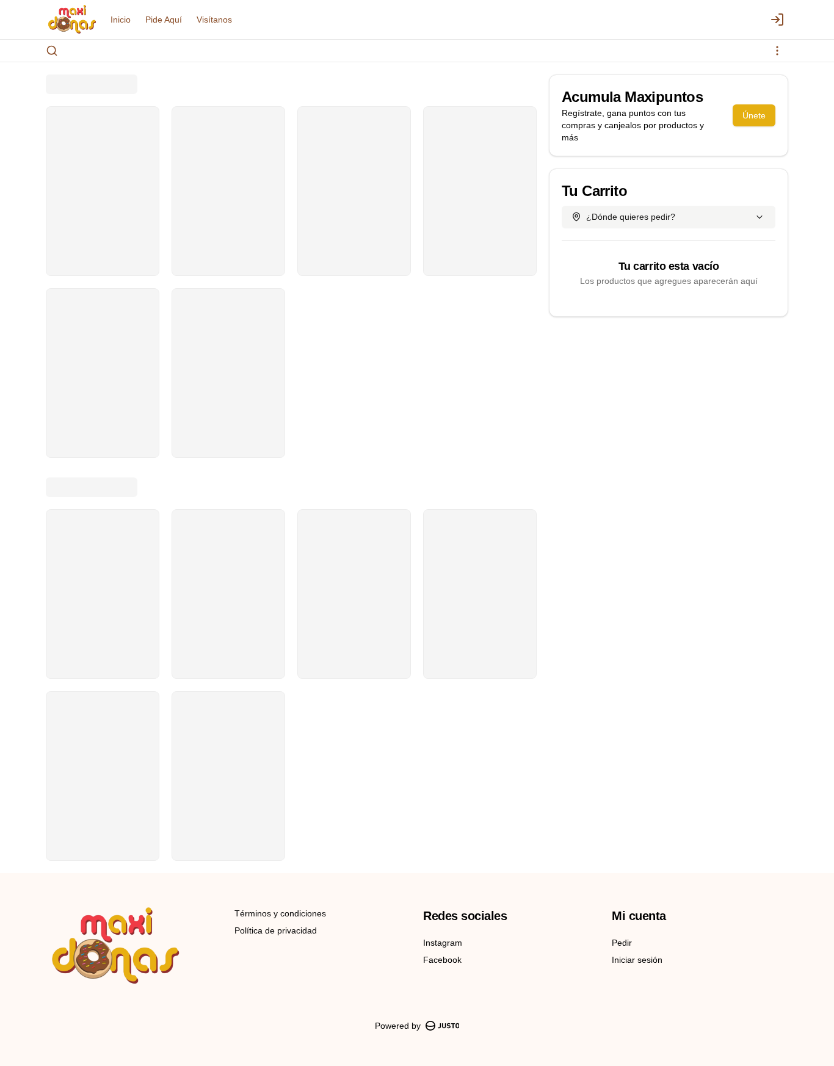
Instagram (442, 943)
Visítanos (214, 19)
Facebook (442, 960)
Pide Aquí (163, 19)
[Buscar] (52, 51)
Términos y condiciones (280, 913)
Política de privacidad (275, 930)
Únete (754, 115)
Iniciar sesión (637, 960)
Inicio (121, 19)
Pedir (622, 943)
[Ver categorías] (777, 51)
